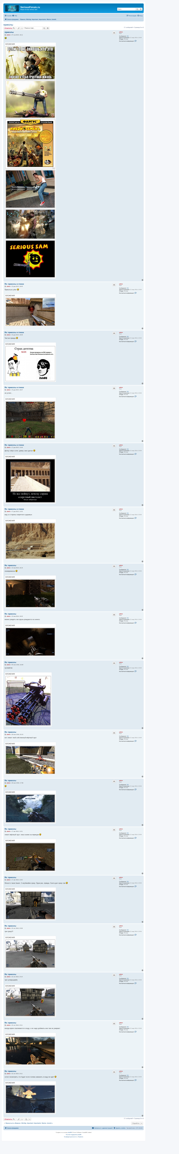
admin (121, 32)
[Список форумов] (12, 8)
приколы (8, 24)
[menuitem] (14, 15)
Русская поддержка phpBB (73, 1134)
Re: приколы (10, 565)
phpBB (69, 1132)
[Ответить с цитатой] (114, 32)
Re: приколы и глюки (14, 284)
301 (128, 36)
